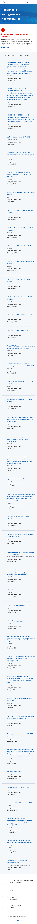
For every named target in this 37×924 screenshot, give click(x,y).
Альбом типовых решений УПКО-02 (18, 138)
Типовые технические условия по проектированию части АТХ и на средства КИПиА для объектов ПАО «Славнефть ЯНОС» (20, 681)
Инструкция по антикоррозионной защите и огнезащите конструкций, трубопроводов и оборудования (21, 420)
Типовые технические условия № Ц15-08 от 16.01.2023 (21, 195)
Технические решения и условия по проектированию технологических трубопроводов (18, 440)
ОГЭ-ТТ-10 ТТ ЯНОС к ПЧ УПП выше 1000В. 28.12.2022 (21, 264)
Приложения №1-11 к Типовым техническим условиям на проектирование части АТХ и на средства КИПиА (20, 573)
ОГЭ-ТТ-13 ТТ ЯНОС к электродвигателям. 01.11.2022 (20, 212)
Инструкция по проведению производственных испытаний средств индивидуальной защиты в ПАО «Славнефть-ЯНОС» (19, 823)
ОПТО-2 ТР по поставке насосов (17, 607)
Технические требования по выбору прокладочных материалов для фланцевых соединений (21, 640)
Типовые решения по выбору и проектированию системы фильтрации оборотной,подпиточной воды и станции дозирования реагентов (19, 461)
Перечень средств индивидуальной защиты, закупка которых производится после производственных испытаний (19, 844)
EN (27, 2)
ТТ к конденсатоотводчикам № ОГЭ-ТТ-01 (20, 735)
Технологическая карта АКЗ (15, 773)
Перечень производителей (15, 480)
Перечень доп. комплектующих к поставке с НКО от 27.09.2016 (20, 554)
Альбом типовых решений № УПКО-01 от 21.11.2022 (20, 384)
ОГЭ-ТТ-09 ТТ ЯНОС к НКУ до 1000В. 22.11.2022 (18, 281)
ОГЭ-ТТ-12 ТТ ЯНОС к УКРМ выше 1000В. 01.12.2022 (20, 230)
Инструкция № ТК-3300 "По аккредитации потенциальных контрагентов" (20, 718)
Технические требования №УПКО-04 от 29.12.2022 (19, 402)
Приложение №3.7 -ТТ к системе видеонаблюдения (19, 863)
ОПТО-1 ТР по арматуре (14, 622)
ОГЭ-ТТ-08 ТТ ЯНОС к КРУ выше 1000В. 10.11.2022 (19, 299)
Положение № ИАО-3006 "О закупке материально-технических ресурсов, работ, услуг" (20, 156)
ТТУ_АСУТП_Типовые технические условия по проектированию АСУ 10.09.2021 (21, 348)
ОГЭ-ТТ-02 (10, 591)
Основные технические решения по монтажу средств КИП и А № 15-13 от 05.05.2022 (19, 176)
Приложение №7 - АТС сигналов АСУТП (19, 804)
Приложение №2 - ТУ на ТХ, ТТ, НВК (18, 788)
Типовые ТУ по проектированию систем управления (19, 701)
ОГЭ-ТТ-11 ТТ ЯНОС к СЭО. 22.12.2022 (19, 247)
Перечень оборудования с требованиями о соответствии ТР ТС (20, 537)
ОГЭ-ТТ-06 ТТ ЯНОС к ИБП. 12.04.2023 (19, 332)
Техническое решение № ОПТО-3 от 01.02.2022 (18, 519)
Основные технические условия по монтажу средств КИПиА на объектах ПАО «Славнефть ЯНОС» (21, 660)
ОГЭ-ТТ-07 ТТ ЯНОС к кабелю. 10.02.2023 (20, 316)
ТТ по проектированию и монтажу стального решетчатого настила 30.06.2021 (20, 366)
